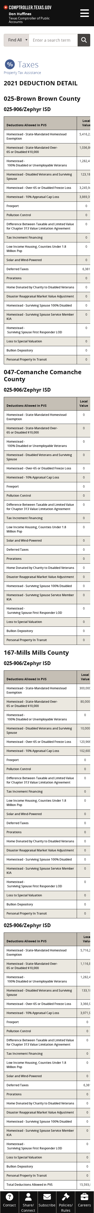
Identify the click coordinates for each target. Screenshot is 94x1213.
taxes (27, 64)
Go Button (84, 40)
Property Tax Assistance (22, 72)
